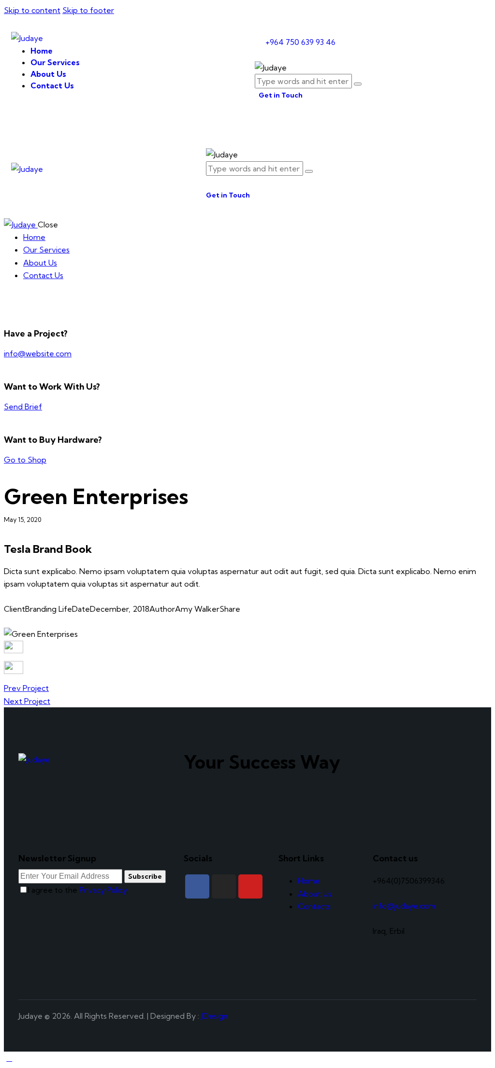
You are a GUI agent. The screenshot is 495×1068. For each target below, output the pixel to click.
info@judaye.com (404, 906)
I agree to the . (78, 890)
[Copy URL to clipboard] (41, 621)
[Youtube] (250, 886)
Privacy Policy (103, 890)
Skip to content (32, 10)
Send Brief (23, 406)
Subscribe (145, 876)
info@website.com (38, 353)
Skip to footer (88, 10)
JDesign (214, 1016)
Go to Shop (25, 459)
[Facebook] (197, 886)
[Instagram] (224, 886)
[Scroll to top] (9, 1058)
